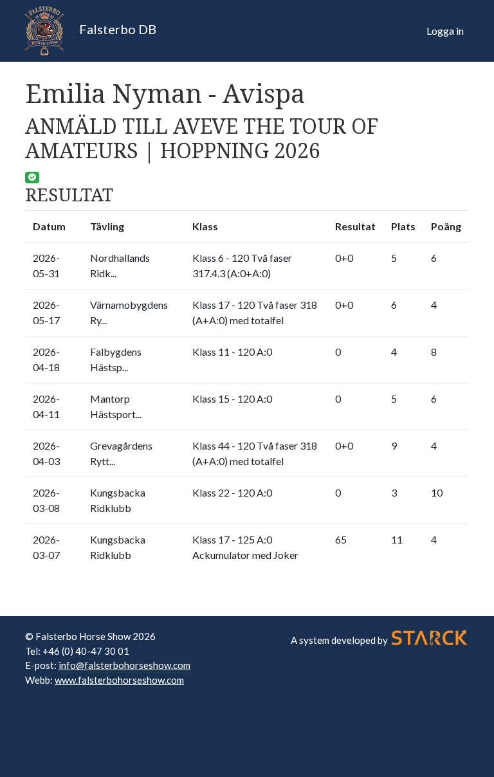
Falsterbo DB (116, 29)
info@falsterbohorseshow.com (124, 665)
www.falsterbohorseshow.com (119, 680)
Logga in (445, 30)
